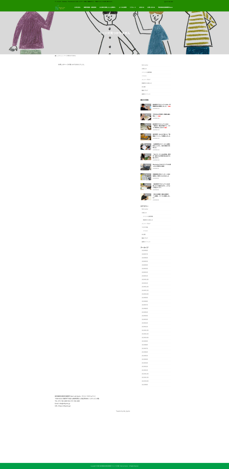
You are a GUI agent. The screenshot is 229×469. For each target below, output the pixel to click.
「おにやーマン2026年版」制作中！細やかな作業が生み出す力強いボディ (162, 156)
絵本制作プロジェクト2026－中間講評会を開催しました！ (162, 105)
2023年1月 (145, 370)
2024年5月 (145, 312)
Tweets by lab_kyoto (123, 411)
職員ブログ (145, 90)
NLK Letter (145, 65)
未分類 (143, 87)
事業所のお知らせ (147, 83)
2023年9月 (145, 341)
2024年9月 (145, 298)
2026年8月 (145, 250)
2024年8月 (145, 301)
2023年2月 (145, 366)
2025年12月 (145, 279)
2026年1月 (145, 276)
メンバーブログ (146, 79)
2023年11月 (145, 334)
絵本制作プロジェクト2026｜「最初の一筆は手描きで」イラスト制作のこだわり (161, 125)
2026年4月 (145, 265)
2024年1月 (145, 326)
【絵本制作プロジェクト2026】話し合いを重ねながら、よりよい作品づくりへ (162, 185)
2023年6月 (145, 352)
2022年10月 (145, 381)
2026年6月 (145, 258)
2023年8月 (145, 345)
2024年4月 (145, 316)
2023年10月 (145, 337)
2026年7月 (145, 254)
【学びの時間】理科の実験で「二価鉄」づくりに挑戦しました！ (161, 196)
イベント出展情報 (147, 72)
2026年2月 (145, 272)
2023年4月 (145, 359)
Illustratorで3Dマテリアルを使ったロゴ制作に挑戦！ (162, 165)
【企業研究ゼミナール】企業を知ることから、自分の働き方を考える (161, 145)
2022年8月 (145, 385)
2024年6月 (145, 308)
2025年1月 (145, 283)
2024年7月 (145, 305)
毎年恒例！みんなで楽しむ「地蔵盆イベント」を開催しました (161, 135)
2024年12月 (145, 287)
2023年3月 (145, 363)
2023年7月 (145, 348)
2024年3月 (145, 319)
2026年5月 (145, 261)
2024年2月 (145, 323)
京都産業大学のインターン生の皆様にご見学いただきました (161, 175)
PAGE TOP (222, 453)
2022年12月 (145, 374)
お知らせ (144, 69)
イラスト (144, 76)
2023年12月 (145, 330)
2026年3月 (145, 268)
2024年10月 (145, 294)
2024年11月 (145, 290)
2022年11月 (145, 377)
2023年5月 (145, 356)
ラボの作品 (145, 227)
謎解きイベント (146, 94)
